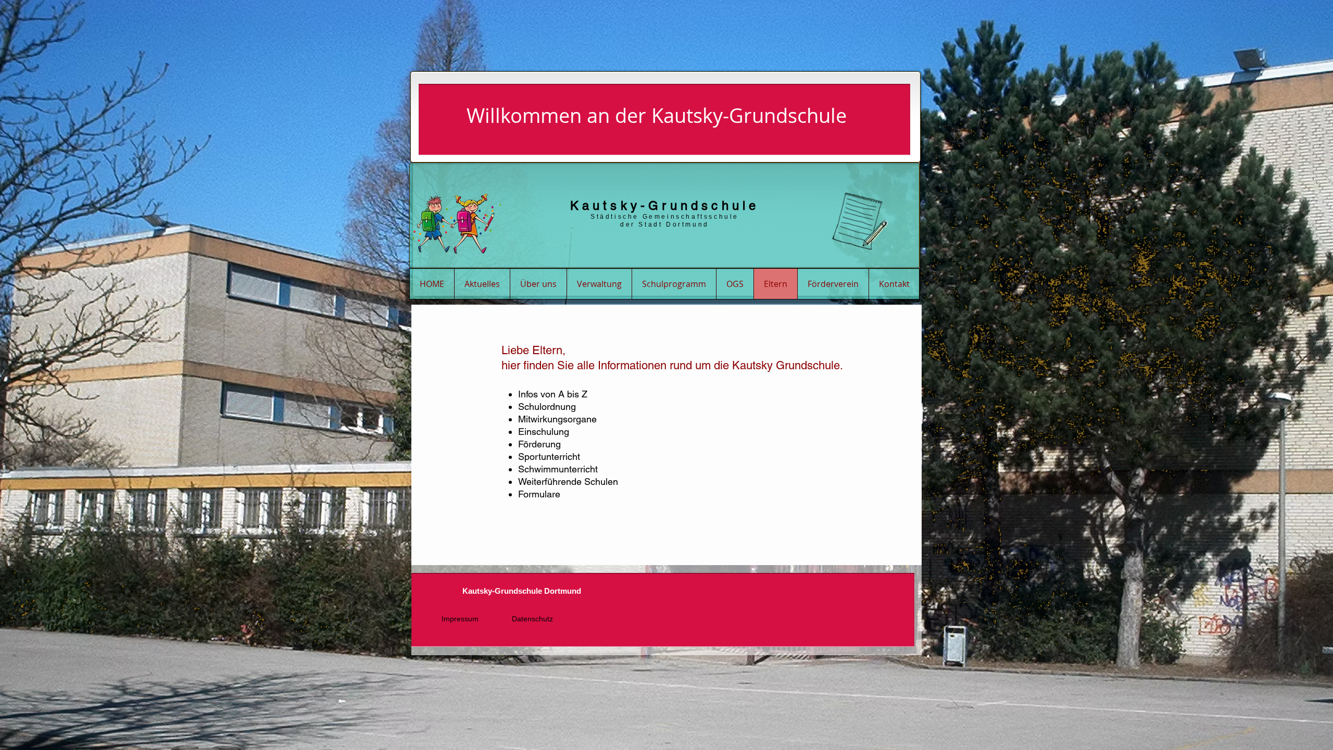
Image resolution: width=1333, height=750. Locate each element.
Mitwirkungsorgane (557, 419)
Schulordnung (547, 406)
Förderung (539, 444)
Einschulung (543, 431)
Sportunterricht (549, 456)
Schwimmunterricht (558, 469)
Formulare (539, 494)
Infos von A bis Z (552, 394)
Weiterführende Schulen (568, 481)
